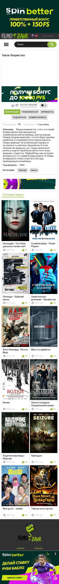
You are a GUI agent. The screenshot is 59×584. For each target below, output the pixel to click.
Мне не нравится (17, 105)
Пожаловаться (30, 112)
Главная (20, 548)
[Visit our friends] (29, 184)
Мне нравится (12, 105)
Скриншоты (47, 112)
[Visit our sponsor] (29, 94)
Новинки (38, 548)
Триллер (22, 170)
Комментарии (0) (37, 117)
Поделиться (19, 117)
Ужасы (34, 170)
